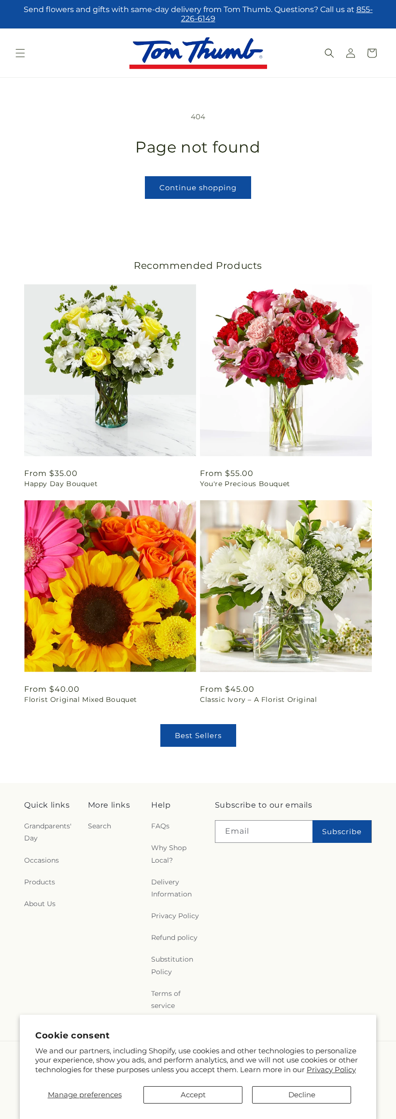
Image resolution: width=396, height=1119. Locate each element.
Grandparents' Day (47, 832)
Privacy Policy (331, 1069)
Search (99, 826)
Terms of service (166, 999)
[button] (20, 53)
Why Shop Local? (168, 853)
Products (39, 882)
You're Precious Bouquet (245, 483)
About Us (40, 903)
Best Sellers (198, 735)
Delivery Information (171, 888)
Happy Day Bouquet (61, 483)
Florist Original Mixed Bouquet (80, 699)
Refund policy (174, 937)
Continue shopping (198, 187)
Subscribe (342, 831)
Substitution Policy (172, 965)
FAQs (160, 826)
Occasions (41, 860)
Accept (193, 1094)
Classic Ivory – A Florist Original (258, 699)
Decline (301, 1094)
